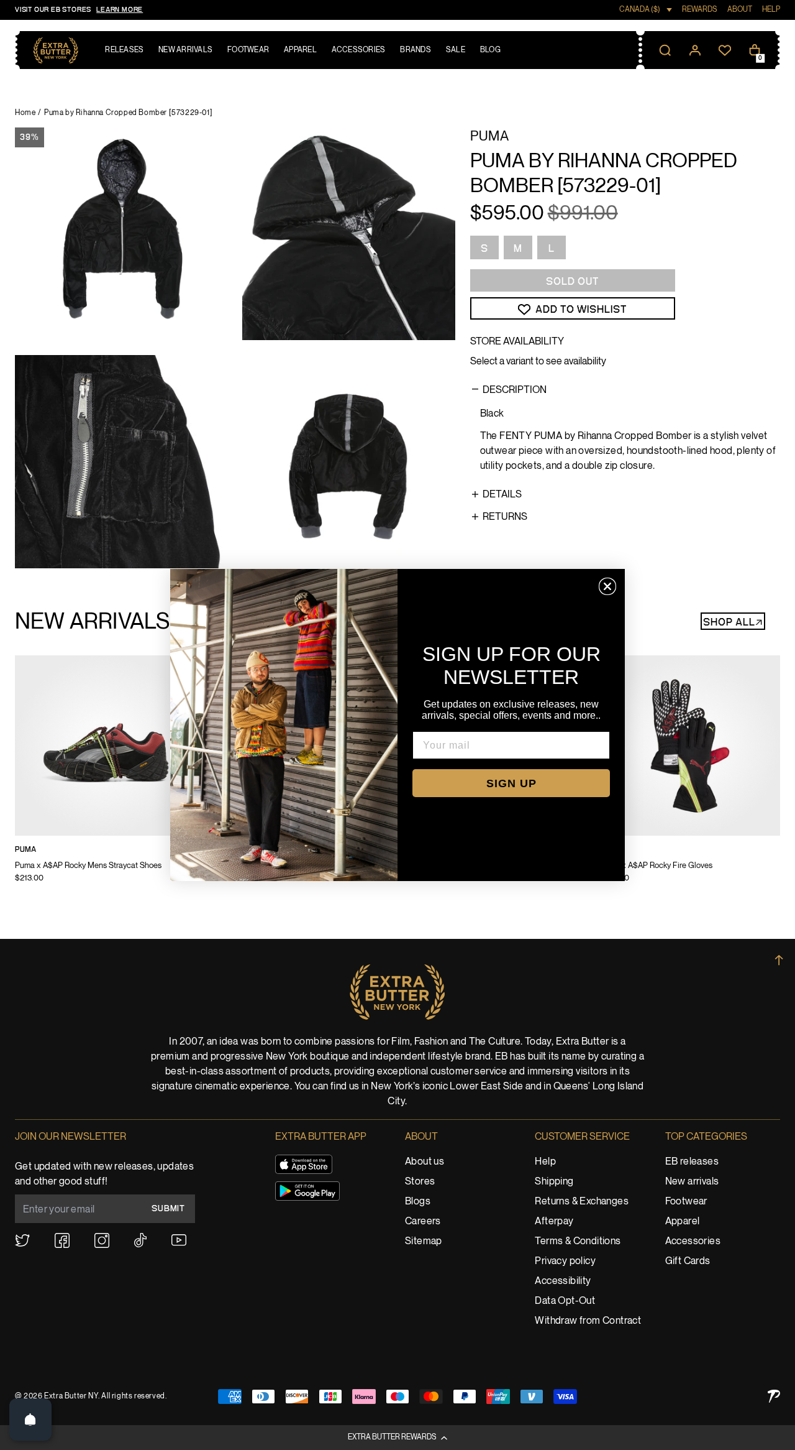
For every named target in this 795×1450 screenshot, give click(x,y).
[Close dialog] (607, 586)
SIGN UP (511, 783)
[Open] (30, 1419)
